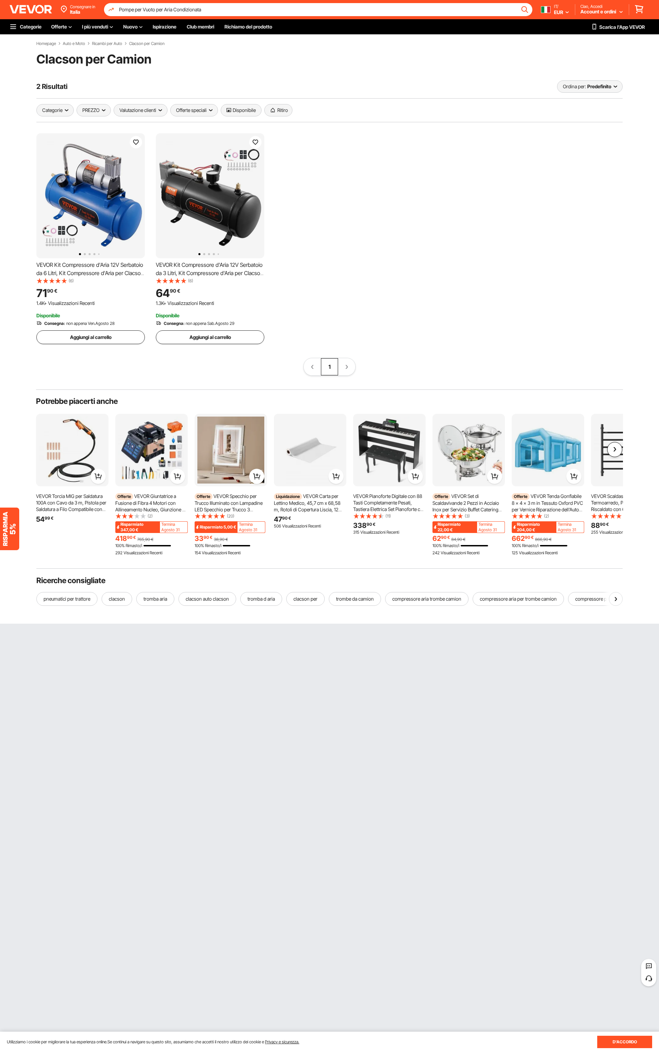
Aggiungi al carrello (91, 337)
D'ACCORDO (625, 1041)
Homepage (46, 43)
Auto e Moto (74, 43)
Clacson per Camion (146, 43)
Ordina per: (574, 86)
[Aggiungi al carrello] (98, 476)
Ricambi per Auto (107, 43)
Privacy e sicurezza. (282, 1041)
